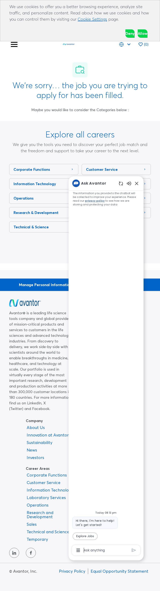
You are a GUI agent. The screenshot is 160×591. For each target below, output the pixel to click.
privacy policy (95, 200)
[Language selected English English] (125, 44)
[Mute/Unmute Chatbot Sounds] (129, 183)
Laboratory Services (46, 497)
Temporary (37, 539)
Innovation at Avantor (48, 435)
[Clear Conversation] (121, 183)
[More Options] (78, 550)
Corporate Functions (47, 475)
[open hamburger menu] (14, 44)
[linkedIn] (14, 553)
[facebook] (31, 553)
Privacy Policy (72, 571)
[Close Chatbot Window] (136, 183)
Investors (35, 457)
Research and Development (40, 514)
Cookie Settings (92, 19)
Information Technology (50, 490)
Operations (38, 505)
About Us (36, 427)
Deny (130, 33)
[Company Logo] (69, 43)
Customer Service (43, 482)
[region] (106, 366)
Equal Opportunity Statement (119, 571)
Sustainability (39, 442)
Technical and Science (48, 531)
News (32, 450)
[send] (133, 550)
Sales (32, 524)
